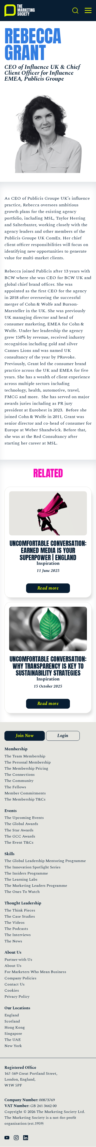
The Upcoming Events (24, 818)
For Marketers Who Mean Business (35, 972)
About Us (12, 966)
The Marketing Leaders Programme (35, 885)
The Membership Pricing (26, 768)
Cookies (11, 990)
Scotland (12, 1021)
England (11, 1015)
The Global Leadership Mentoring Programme (45, 861)
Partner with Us (18, 959)
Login (62, 735)
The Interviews (17, 935)
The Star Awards (18, 830)
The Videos (14, 922)
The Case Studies (19, 916)
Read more (48, 588)
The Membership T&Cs (25, 799)
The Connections (19, 774)
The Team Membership (24, 756)
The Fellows (15, 787)
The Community (18, 781)
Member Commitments (25, 793)
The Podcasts (16, 929)
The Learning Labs (20, 879)
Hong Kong (14, 1027)
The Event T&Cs (18, 842)
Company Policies (20, 978)
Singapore (13, 1033)
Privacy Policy (17, 996)
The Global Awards (21, 824)
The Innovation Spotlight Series (32, 867)
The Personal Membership (27, 762)
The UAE (12, 1040)
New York (13, 1046)
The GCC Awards (19, 836)
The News (13, 941)
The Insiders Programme (26, 873)
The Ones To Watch (22, 892)
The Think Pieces (19, 910)
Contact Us (14, 984)
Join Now (24, 735)
